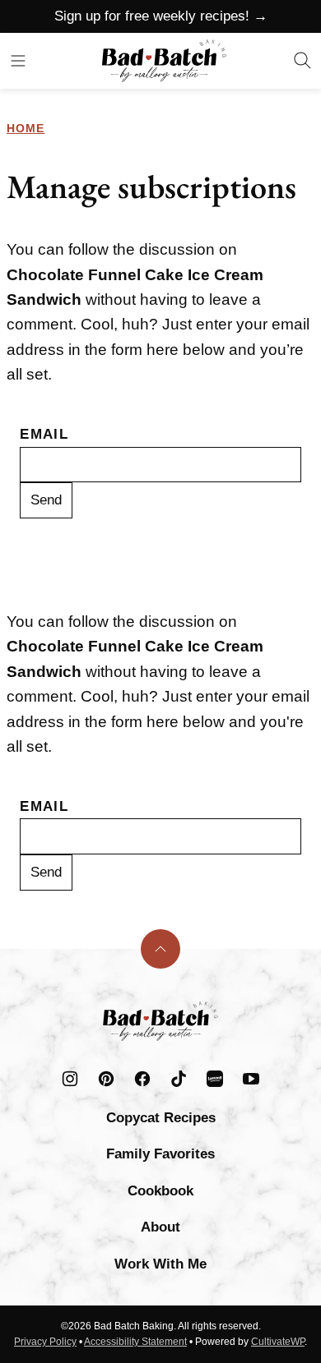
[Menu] (18, 61)
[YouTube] (251, 1079)
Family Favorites (160, 1154)
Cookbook (160, 1191)
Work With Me (160, 1264)
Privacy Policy (45, 1341)
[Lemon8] (215, 1079)
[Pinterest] (106, 1079)
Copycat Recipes (161, 1118)
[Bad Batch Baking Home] (164, 60)
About (160, 1227)
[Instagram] (70, 1079)
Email (44, 434)
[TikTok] (178, 1079)
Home (25, 128)
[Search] (303, 61)
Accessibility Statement (135, 1341)
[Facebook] (142, 1079)
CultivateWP (278, 1341)
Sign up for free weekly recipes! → (161, 16)
